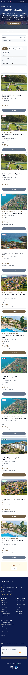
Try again (14, 568)
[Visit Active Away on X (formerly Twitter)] (8, 594)
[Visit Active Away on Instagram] (5, 594)
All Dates (5, 48)
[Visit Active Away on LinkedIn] (11, 594)
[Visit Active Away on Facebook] (2, 594)
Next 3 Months (6, 52)
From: (3, 55)
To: (2, 60)
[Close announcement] (26, 2)
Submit (14, 658)
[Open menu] (26, 6)
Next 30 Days (19, 48)
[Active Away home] (6, 6)
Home (2, 31)
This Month (11, 48)
